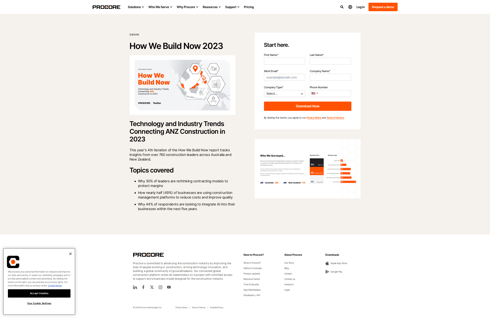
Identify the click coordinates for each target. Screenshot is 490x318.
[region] (39, 281)
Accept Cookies (39, 293)
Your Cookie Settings (39, 303)
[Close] (70, 254)
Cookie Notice (55, 285)
